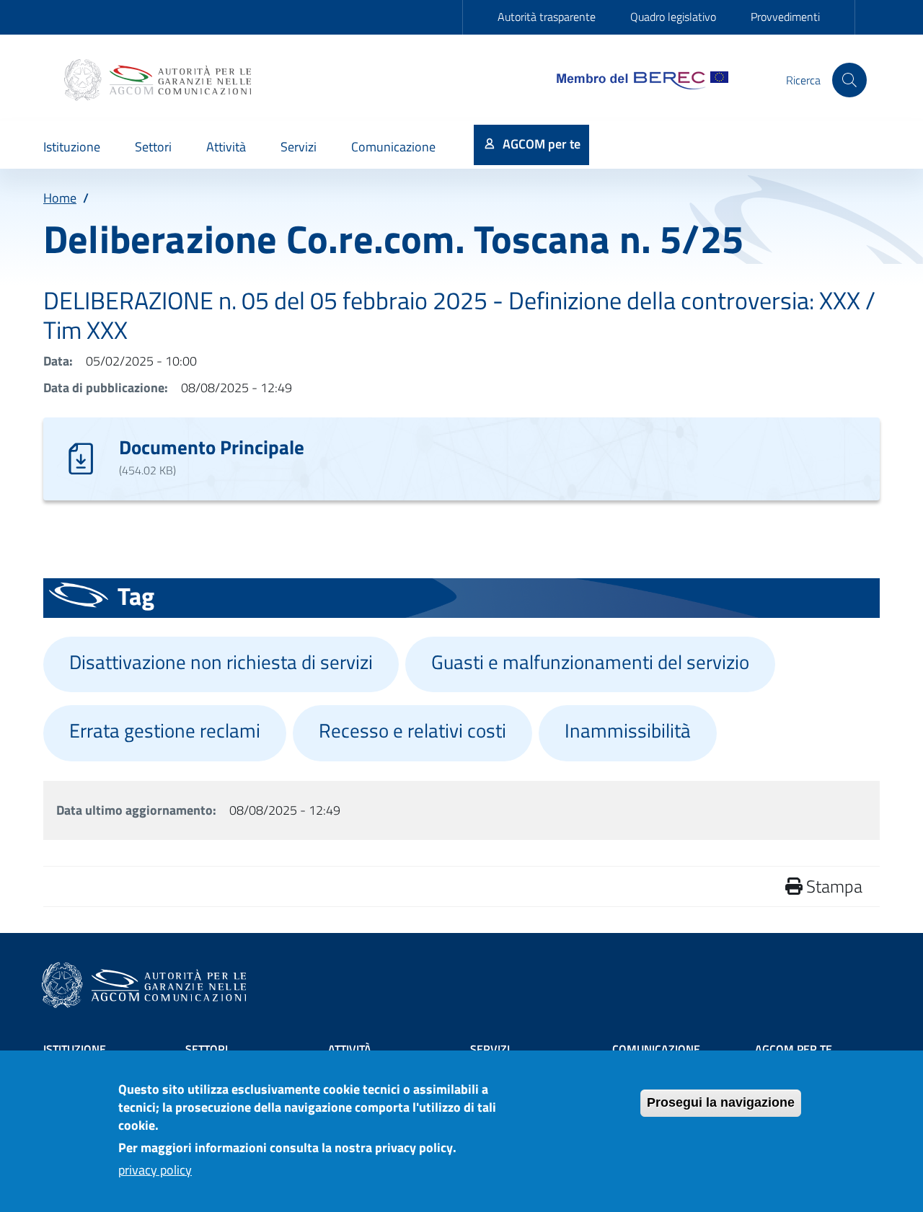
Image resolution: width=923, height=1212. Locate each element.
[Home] (159, 80)
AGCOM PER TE (793, 1049)
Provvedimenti (785, 16)
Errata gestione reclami (164, 730)
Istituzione (74, 1049)
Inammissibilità (628, 730)
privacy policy (155, 1170)
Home (59, 198)
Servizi (490, 1049)
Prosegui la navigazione (721, 1102)
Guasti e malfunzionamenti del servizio (590, 662)
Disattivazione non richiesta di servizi (221, 662)
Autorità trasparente (547, 16)
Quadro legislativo (673, 16)
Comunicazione (656, 1049)
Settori (206, 1049)
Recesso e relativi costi (412, 730)
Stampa (832, 886)
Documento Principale (211, 446)
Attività (349, 1049)
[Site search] (849, 80)
